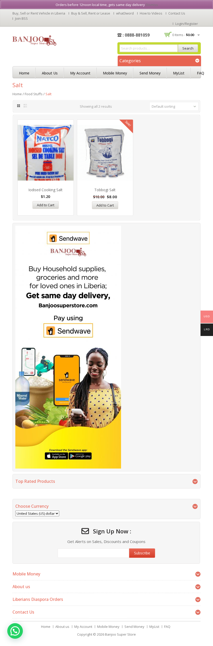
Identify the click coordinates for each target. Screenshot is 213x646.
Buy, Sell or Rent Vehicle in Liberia (38, 13)
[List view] (25, 106)
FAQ (200, 73)
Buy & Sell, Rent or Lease (90, 13)
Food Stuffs (34, 94)
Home (24, 73)
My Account (80, 73)
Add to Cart (45, 205)
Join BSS (21, 18)
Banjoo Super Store (120, 634)
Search (188, 48)
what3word (125, 13)
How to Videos (151, 13)
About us (50, 73)
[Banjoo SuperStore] (34, 40)
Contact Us (176, 13)
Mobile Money (115, 73)
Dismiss (152, 4)
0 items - (183, 34)
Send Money (150, 73)
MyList (178, 73)
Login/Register (186, 23)
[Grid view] (18, 106)
